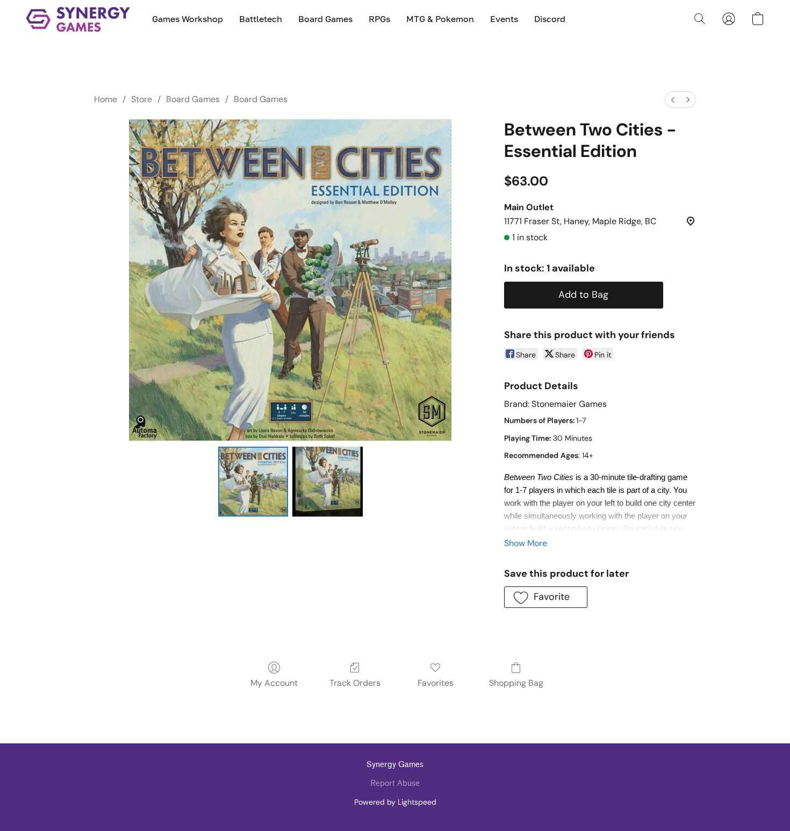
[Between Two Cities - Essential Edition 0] (253, 482)
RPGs (379, 18)
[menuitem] (672, 100)
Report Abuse (395, 783)
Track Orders (354, 683)
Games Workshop (187, 18)
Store (141, 99)
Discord (549, 18)
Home (105, 99)
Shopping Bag (516, 683)
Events (504, 18)
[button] (78, 18)
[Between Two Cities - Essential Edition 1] (327, 482)
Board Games (325, 18)
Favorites (436, 683)
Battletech (260, 18)
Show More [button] (525, 543)
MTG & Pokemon (440, 18)
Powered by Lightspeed (395, 802)
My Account (274, 683)
